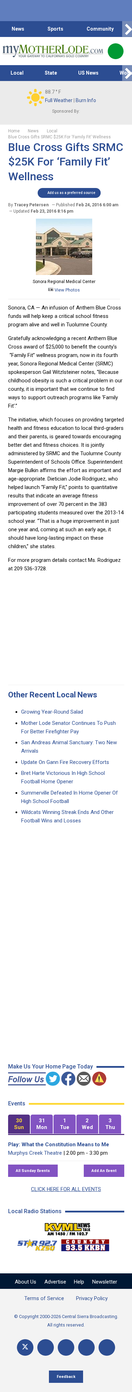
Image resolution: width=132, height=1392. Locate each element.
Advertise (55, 1282)
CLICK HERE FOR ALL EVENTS (66, 1189)
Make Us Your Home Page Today (50, 1066)
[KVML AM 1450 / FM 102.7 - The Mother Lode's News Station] (67, 1227)
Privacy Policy (92, 1298)
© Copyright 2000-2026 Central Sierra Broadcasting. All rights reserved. (66, 1321)
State (51, 73)
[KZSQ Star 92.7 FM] (34, 1243)
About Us (25, 1282)
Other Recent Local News (52, 694)
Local (17, 73)
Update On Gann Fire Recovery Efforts (65, 762)
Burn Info (86, 100)
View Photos (67, 290)
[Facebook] (45, 1347)
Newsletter (104, 1282)
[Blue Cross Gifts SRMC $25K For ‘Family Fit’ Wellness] (64, 273)
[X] (25, 1347)
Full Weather (59, 100)
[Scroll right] (127, 29)
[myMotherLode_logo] (52, 51)
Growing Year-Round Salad (52, 712)
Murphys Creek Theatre (35, 1153)
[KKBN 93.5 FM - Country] (85, 1243)
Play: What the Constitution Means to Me (58, 1144)
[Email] (86, 1347)
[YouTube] (66, 1347)
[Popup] (116, 51)
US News (88, 73)
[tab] (19, 1124)
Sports (55, 29)
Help (79, 1282)
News (18, 29)
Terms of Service (44, 1298)
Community (100, 29)
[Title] (107, 1347)
